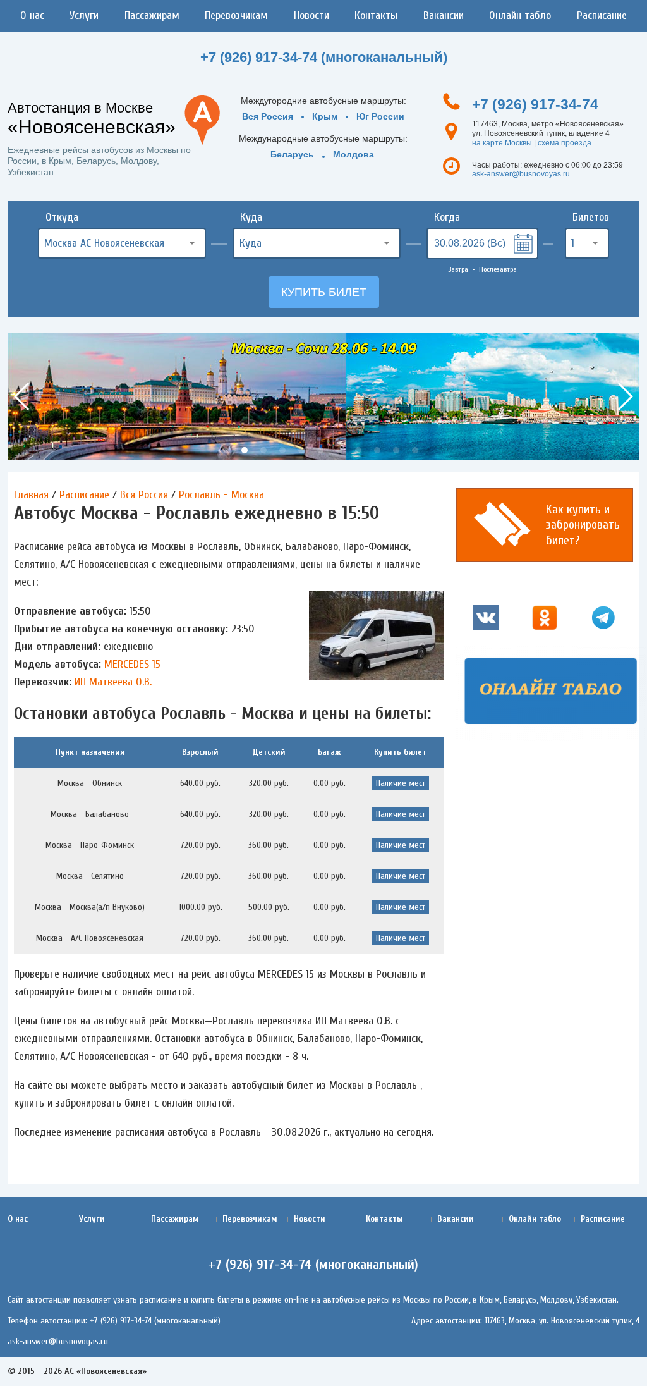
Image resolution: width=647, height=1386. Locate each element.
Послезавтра (498, 269)
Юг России (380, 116)
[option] (323, 396)
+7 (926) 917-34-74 (535, 104)
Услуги (84, 15)
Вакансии (443, 15)
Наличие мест (400, 783)
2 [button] (244, 450)
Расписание (602, 15)
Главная (31, 494)
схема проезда (564, 142)
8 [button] (358, 450)
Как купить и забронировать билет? (583, 525)
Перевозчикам (236, 15)
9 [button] (377, 450)
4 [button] (282, 450)
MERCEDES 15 (132, 664)
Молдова (353, 154)
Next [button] (624, 396)
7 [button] (339, 450)
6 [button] (320, 450)
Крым (324, 116)
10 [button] (396, 450)
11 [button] (415, 450)
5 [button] (301, 450)
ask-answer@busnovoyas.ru (521, 173)
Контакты (375, 15)
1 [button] (225, 450)
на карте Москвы (502, 142)
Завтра (458, 269)
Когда (447, 217)
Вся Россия (267, 116)
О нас (32, 15)
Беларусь (292, 154)
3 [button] (263, 450)
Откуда (61, 217)
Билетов (590, 217)
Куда (251, 217)
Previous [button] (22, 396)
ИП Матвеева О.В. (113, 682)
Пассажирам (151, 15)
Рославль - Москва (221, 494)
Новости (311, 15)
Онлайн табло (520, 15)
